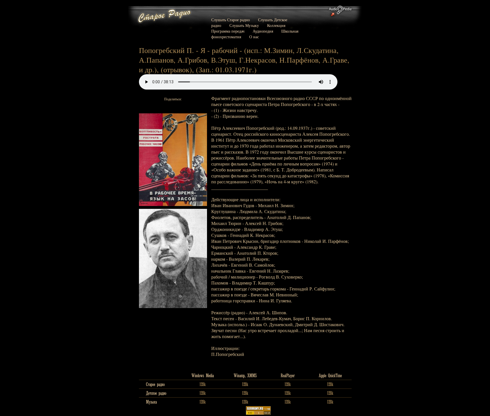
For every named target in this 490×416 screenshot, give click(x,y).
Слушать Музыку (244, 25)
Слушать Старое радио (230, 19)
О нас (254, 36)
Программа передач (227, 31)
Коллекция (276, 25)
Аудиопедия (263, 31)
